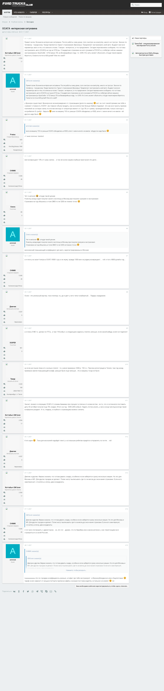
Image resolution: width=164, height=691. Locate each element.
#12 (126, 437)
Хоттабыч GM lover (11, 32)
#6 (127, 228)
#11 (126, 400)
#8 (127, 292)
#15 (126, 545)
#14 (126, 509)
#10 (126, 364)
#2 (127, 74)
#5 (127, 192)
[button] (26, 12)
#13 (126, 473)
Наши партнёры (141, 38)
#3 (127, 120)
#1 (127, 38)
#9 (127, 328)
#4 (127, 156)
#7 (127, 256)
